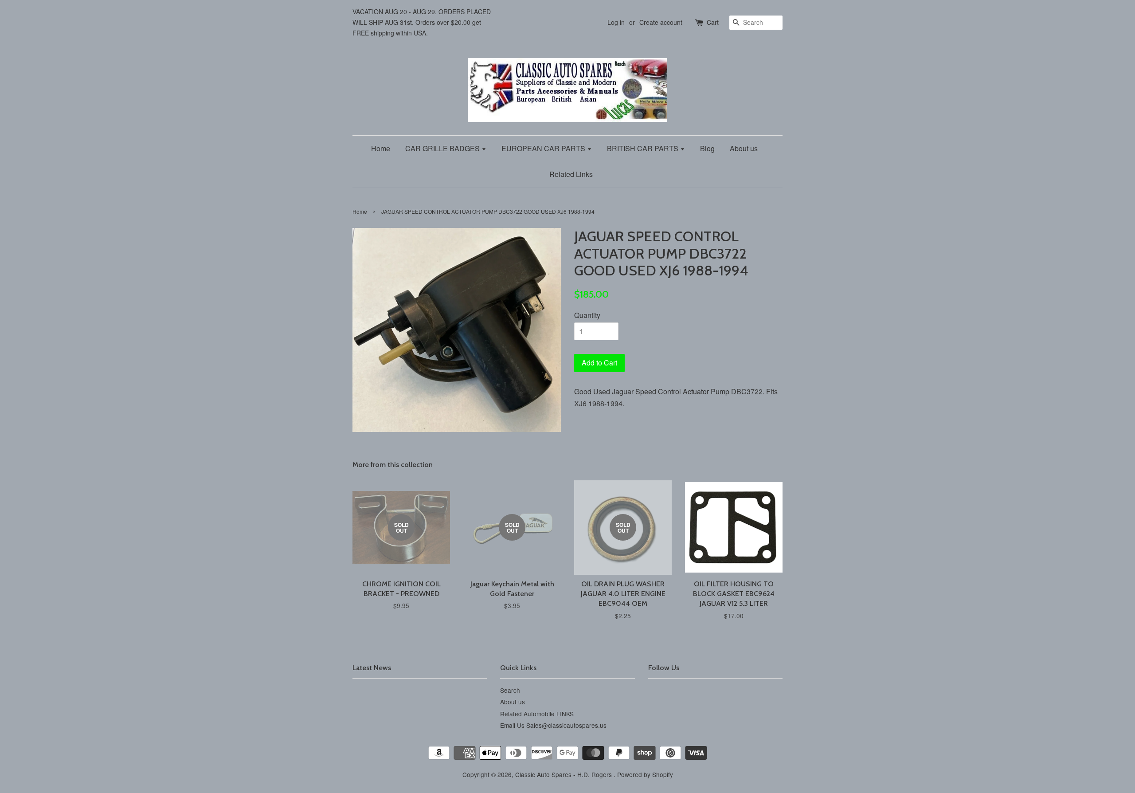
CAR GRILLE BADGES (443, 148)
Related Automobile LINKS (537, 713)
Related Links (571, 174)
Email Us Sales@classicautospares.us (553, 725)
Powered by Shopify (645, 774)
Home (380, 148)
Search (510, 690)
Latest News (371, 667)
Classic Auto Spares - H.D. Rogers (564, 774)
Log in (616, 22)
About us (744, 148)
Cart (713, 22)
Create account (660, 22)
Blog (707, 148)
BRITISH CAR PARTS (643, 148)
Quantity (587, 315)
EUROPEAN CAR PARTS (544, 148)
